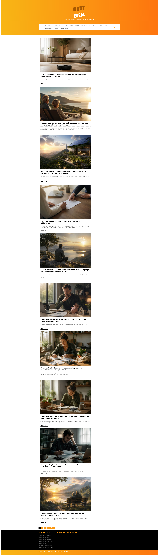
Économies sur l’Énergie (59, 25)
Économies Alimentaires (46, 25)
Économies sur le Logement (72, 25)
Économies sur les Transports (87, 25)
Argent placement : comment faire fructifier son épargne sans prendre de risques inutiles (65, 270)
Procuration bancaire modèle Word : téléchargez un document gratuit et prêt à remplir (63, 172)
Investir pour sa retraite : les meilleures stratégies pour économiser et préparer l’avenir (64, 124)
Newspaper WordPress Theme (46, 551)
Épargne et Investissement (47, 28)
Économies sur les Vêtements (61, 28)
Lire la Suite (44, 84)
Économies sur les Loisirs (101, 25)
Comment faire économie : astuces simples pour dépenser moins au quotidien (61, 369)
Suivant (52, 527)
